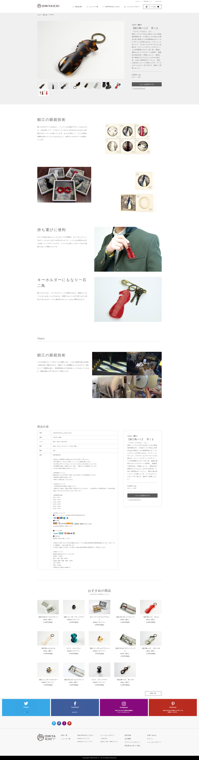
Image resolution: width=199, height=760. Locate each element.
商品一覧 (45, 14)
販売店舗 (128, 735)
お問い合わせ (158, 1)
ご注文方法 (103, 738)
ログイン (138, 1)
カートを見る (154, 6)
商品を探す (79, 6)
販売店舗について (148, 1)
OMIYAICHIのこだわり (112, 6)
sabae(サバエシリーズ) (84, 741)
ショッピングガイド (133, 6)
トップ (39, 14)
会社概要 (128, 738)
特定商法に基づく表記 (132, 745)
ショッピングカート (154, 742)
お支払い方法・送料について (109, 741)
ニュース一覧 (93, 6)
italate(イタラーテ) (83, 738)
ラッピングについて (139, 88)
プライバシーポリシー (132, 742)
